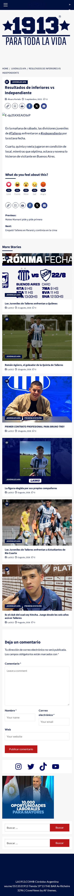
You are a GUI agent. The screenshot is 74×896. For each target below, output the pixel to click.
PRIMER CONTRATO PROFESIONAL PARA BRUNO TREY (35, 426)
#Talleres (15, 133)
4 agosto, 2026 (24, 622)
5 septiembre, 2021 (33, 99)
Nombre (11, 710)
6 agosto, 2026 (24, 557)
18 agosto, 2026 (24, 369)
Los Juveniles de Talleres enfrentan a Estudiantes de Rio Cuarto (35, 551)
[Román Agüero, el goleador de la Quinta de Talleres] (37, 338)
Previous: (23, 217)
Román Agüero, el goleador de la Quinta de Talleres (34, 365)
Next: (31, 228)
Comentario (13, 663)
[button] (5, 4)
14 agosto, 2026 (24, 431)
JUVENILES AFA (19, 82)
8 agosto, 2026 (24, 492)
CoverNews (32, 890)
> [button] (69, 5)
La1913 (11, 307)
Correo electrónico (46, 712)
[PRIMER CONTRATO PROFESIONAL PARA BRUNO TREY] (37, 399)
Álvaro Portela (14, 99)
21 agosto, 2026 (24, 307)
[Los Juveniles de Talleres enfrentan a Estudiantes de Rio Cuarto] (37, 522)
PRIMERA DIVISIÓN (33, 418)
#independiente (51, 133)
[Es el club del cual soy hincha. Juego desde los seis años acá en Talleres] (37, 587)
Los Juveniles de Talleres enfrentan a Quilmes (31, 303)
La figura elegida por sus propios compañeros (31, 488)
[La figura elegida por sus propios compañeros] (37, 461)
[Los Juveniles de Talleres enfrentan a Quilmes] (37, 276)
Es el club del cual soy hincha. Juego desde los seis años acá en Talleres (37, 616)
